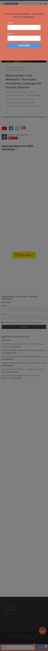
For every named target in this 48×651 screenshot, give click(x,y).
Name (10, 23)
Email (10, 34)
